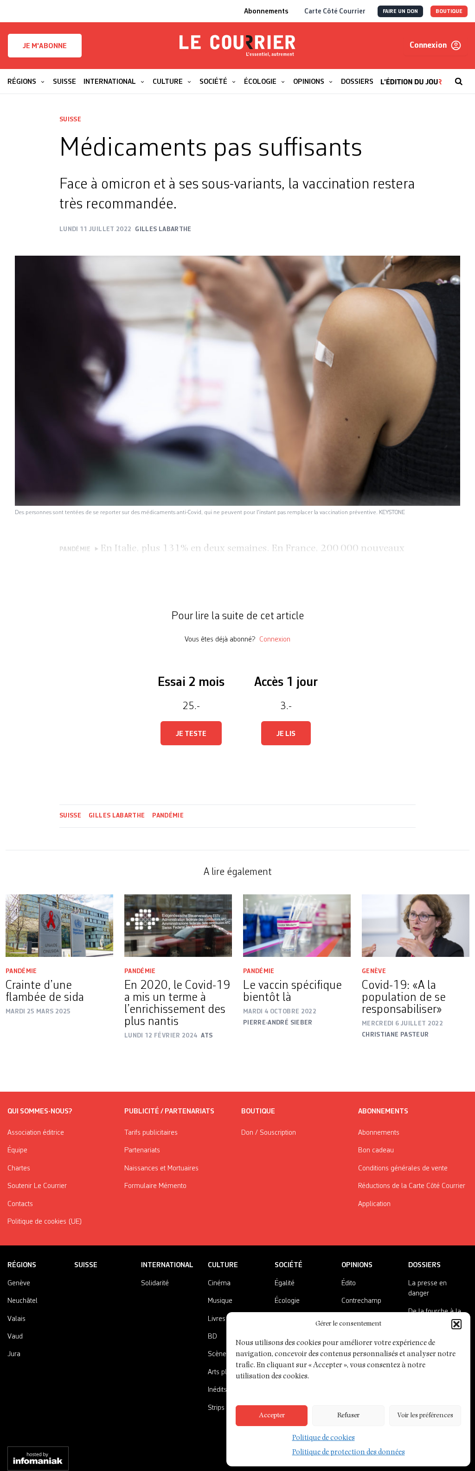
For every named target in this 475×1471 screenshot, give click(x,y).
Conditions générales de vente (403, 1168)
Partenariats (142, 1150)
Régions (21, 1265)
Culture (223, 1265)
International (167, 1265)
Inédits (217, 1390)
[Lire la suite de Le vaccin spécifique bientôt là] (297, 925)
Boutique (258, 1111)
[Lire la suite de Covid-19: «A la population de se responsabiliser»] (415, 925)
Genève (374, 971)
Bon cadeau (376, 1150)
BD (212, 1336)
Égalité (285, 1283)
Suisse (70, 119)
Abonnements (378, 1133)
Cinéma (219, 1283)
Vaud (15, 1336)
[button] (456, 1324)
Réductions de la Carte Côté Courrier (411, 1186)
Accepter (272, 1415)
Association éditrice (35, 1133)
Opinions (356, 1265)
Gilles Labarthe (117, 815)
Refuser (348, 1415)
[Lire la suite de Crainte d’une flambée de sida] (59, 925)
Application (374, 1204)
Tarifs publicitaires (151, 1133)
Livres (216, 1319)
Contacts (20, 1204)
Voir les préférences (425, 1415)
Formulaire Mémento (155, 1186)
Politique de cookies (323, 1438)
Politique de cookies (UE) (44, 1222)
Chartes (18, 1168)
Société (288, 1265)
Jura (13, 1354)
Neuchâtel (22, 1301)
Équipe (17, 1150)
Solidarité (155, 1283)
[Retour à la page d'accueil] (237, 46)
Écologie (287, 1301)
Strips (216, 1408)
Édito (348, 1283)
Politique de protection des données (348, 1453)
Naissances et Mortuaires (161, 1168)
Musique (220, 1301)
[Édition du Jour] (411, 77)
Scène (217, 1354)
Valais (16, 1319)
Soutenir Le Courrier (37, 1186)
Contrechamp (361, 1301)
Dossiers (424, 1265)
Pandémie (168, 815)
